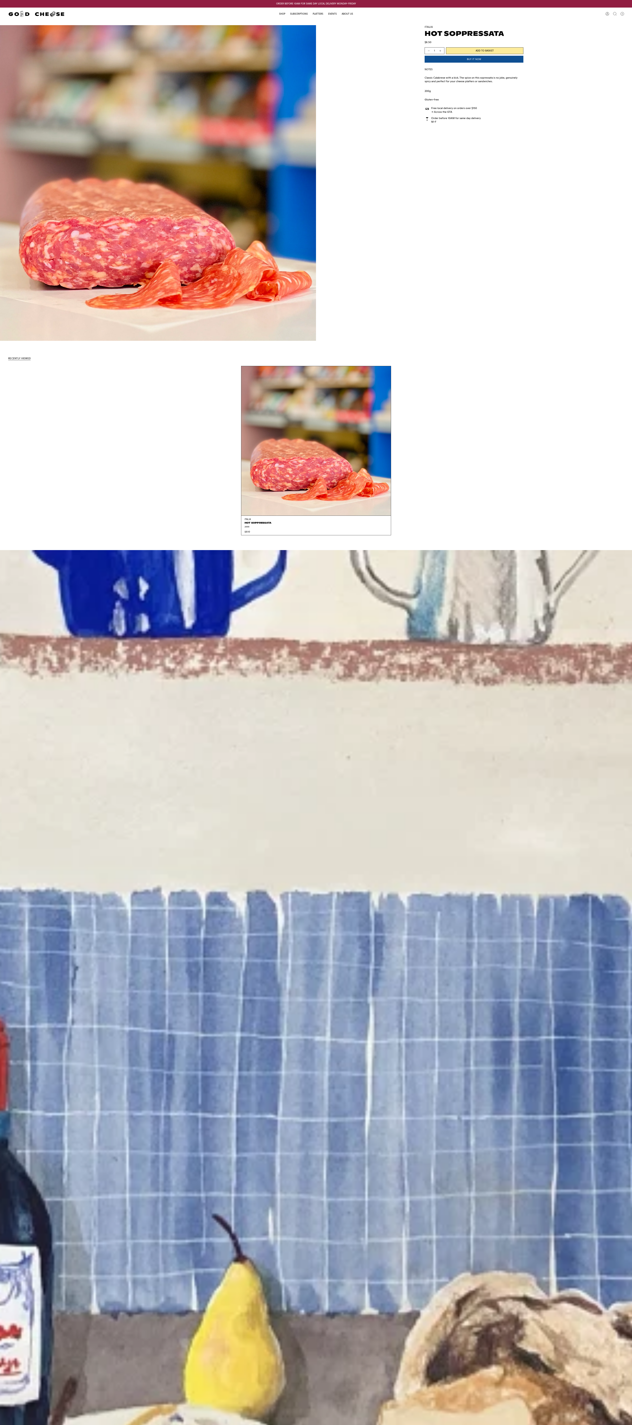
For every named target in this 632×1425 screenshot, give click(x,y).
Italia (429, 27)
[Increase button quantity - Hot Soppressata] (440, 50)
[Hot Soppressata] (316, 441)
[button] (282, 14)
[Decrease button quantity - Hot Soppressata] (429, 50)
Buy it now (474, 59)
